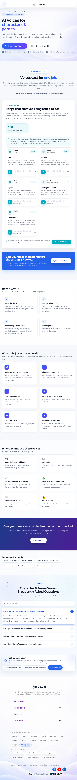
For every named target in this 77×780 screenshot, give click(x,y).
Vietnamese (54, 740)
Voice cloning (8, 566)
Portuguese (33, 736)
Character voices (50, 757)
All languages (25, 745)
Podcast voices (17, 753)
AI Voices (11, 12)
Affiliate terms (54, 765)
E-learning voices (48, 753)
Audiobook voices (33, 753)
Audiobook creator (25, 566)
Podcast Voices (26, 560)
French (62, 736)
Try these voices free (14, 46)
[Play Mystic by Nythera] (10, 202)
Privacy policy (32, 765)
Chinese (33, 740)
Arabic (24, 740)
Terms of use (43, 765)
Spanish (15, 736)
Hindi (24, 736)
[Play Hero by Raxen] (10, 172)
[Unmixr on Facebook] (54, 769)
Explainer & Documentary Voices (48, 560)
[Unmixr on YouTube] (59, 769)
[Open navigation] (4, 4)
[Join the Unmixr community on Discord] (61, 774)
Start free (38, 540)
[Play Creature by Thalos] (10, 232)
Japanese (43, 740)
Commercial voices (33, 757)
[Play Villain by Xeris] (43, 172)
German (15, 740)
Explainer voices (17, 757)
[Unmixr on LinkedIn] (64, 769)
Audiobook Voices (10, 560)
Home (4, 12)
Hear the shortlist (40, 46)
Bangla (14, 745)
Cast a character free (60, 242)
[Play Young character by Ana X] (43, 202)
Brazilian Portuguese (49, 736)
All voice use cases (43, 566)
